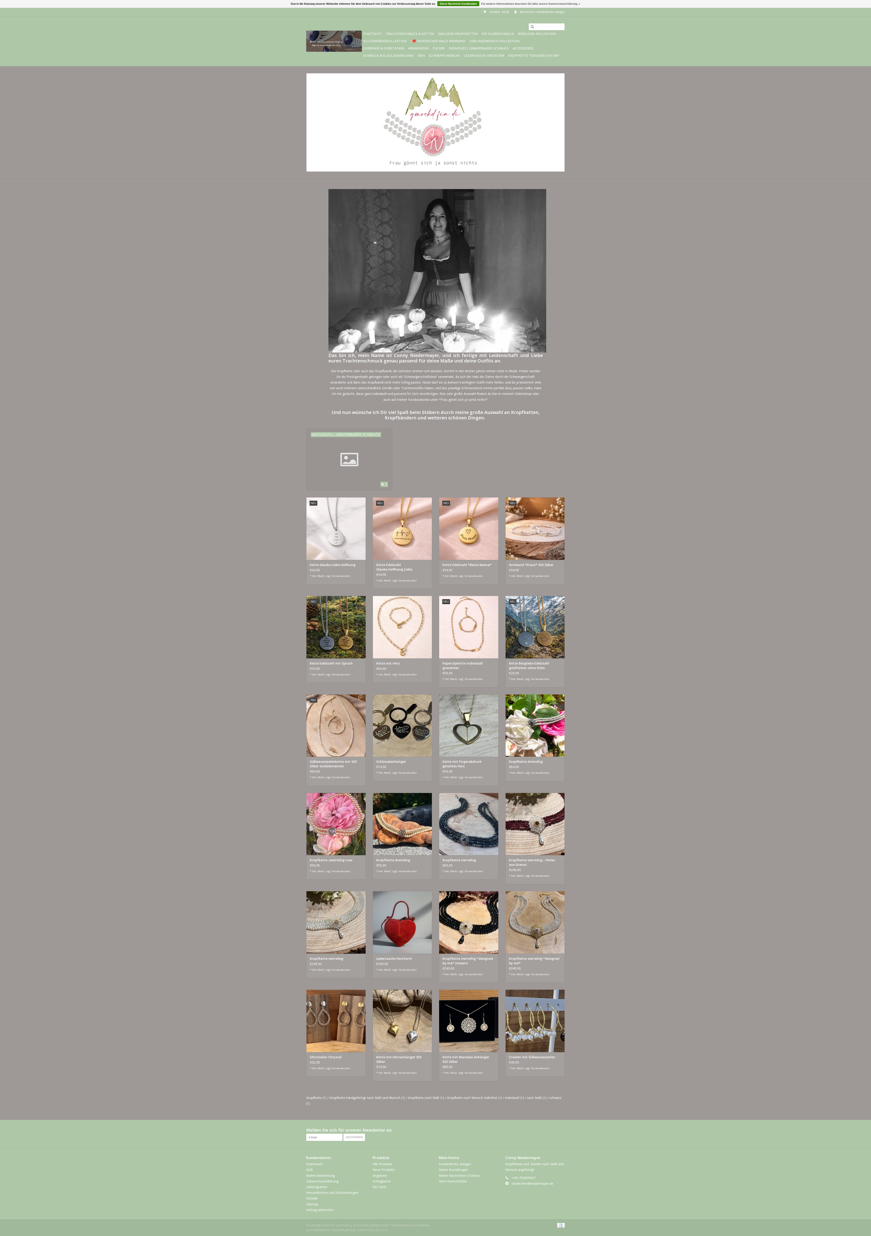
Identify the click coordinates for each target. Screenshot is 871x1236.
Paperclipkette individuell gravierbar (463, 665)
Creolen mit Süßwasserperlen (532, 1057)
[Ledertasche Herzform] (402, 922)
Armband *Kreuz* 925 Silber (531, 565)
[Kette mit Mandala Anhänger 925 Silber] (469, 1021)
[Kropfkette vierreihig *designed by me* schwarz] (469, 922)
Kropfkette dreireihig (526, 761)
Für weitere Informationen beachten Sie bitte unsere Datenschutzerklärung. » (530, 3)
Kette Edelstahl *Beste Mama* (467, 565)
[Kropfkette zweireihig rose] (336, 824)
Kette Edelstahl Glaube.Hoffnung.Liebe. (394, 567)
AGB (309, 1169)
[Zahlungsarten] (560, 1225)
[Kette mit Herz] (402, 627)
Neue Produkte (384, 1169)
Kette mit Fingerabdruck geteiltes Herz (462, 763)
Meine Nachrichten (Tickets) (459, 1175)
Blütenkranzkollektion (384, 41)
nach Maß (536, 1098)
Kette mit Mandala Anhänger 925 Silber (466, 1059)
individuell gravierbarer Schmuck (479, 48)
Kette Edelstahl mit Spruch (331, 663)
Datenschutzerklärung (322, 1181)
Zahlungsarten (316, 1187)
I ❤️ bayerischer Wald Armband (437, 41)
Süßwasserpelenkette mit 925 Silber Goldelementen (333, 763)
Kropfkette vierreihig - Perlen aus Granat (532, 862)
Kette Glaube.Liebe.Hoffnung (332, 565)
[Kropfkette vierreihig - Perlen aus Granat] (535, 824)
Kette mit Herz (388, 663)
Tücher (438, 48)
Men (421, 55)
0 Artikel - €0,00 (499, 12)
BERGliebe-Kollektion (537, 34)
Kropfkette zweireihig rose (331, 860)
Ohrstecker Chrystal (326, 1057)
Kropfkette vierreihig (459, 860)
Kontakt (312, 1198)
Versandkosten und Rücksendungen (332, 1192)
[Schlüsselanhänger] (402, 725)
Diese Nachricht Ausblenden (458, 3)
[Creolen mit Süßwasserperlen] (535, 1021)
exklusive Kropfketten (458, 34)
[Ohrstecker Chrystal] (336, 1021)
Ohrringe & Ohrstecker (383, 48)
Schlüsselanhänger (391, 761)
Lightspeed (381, 1230)
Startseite (372, 34)
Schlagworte (382, 1181)
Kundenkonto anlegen (455, 1164)
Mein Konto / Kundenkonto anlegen (542, 12)
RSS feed (379, 1187)
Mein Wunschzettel (453, 1181)
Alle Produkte (382, 1164)
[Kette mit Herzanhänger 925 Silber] (402, 1021)
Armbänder (418, 48)
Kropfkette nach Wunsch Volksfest (474, 1098)
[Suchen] (530, 27)
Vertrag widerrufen (319, 1210)
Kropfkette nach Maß (426, 1098)
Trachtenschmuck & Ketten (409, 34)
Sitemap (312, 1204)
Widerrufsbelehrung (320, 1175)
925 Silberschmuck (498, 34)
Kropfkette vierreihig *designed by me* (534, 960)
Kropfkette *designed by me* (534, 55)
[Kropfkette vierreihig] (469, 824)
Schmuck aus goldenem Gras (388, 55)
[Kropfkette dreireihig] (535, 725)
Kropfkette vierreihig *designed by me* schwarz (468, 960)
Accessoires (523, 48)
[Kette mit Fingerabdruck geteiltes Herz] (469, 725)
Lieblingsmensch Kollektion (494, 41)
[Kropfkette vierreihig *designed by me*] (535, 922)
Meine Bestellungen (453, 1169)
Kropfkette (316, 1098)
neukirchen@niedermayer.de (532, 1183)
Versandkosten (341, 576)
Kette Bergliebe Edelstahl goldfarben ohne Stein (529, 665)
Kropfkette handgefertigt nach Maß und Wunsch (367, 1098)
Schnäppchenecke (444, 55)
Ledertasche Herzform (484, 55)
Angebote (380, 1175)
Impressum (314, 1164)
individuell (514, 1098)
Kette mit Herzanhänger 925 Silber (399, 1059)
